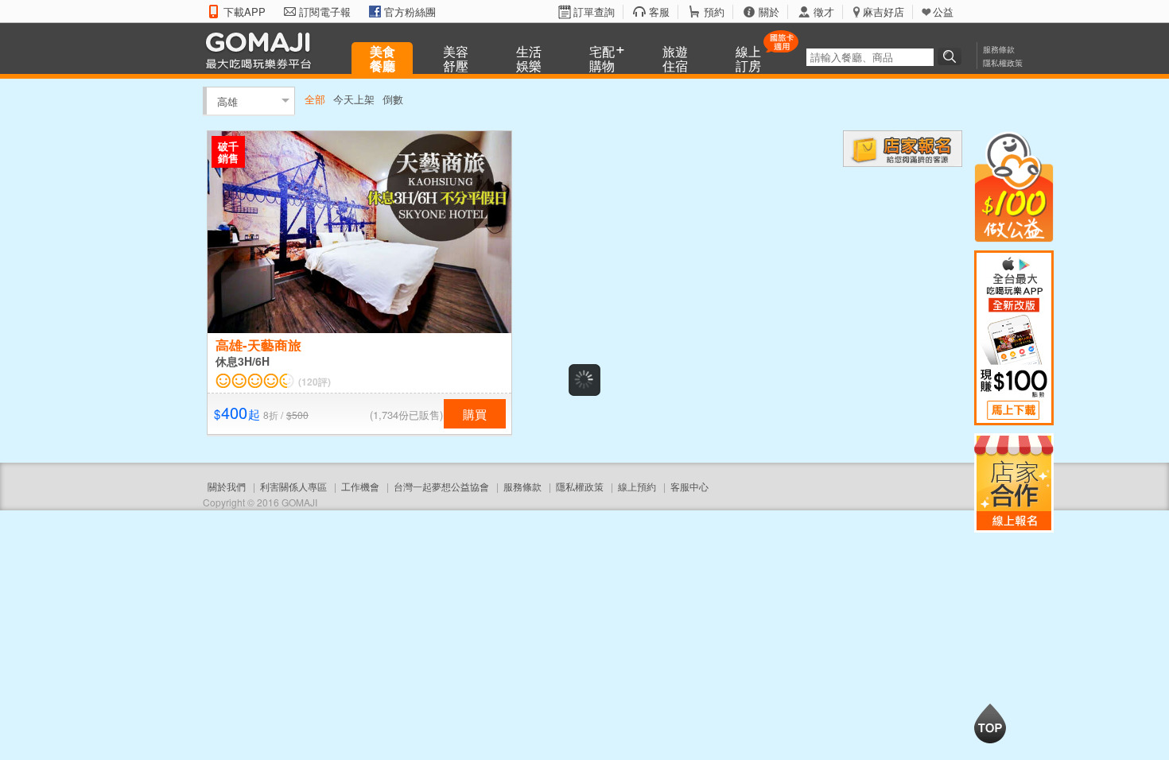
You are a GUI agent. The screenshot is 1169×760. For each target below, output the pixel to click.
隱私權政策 (1003, 62)
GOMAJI (262, 49)
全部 (315, 99)
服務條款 (999, 49)
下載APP (244, 12)
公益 (943, 12)
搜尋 (952, 56)
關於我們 (227, 486)
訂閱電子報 (325, 12)
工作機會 (360, 486)
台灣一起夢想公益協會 (441, 486)
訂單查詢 (594, 12)
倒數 (393, 99)
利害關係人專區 (293, 486)
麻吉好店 (883, 12)
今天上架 (354, 99)
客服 (659, 12)
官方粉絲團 (410, 12)
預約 (714, 12)
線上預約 (637, 486)
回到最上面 (990, 723)
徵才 (824, 12)
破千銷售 (228, 151)
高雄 (227, 100)
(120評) (314, 381)
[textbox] (870, 57)
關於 (769, 12)
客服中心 (689, 486)
